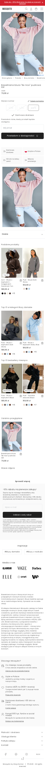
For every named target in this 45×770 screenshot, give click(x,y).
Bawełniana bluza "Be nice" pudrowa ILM (8, 455)
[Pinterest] (16, 754)
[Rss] (38, 754)
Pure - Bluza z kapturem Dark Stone (7, 345)
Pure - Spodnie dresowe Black (29, 396)
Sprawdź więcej (22, 481)
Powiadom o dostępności (21, 135)
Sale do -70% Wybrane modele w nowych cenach (22, 3)
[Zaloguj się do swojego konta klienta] (31, 9)
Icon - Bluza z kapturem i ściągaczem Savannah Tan (7, 283)
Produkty (18, 78)
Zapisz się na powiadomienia (18, 671)
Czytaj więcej (11, 708)
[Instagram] (26, 754)
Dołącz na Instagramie (15, 721)
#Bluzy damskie (12, 551)
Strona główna (7, 78)
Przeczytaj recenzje (13, 695)
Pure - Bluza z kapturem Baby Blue (31, 344)
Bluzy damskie (29, 78)
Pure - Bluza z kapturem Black (7, 396)
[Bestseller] (11, 378)
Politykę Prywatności (23, 528)
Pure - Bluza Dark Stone (30, 281)
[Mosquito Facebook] (5, 754)
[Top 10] (11, 262)
